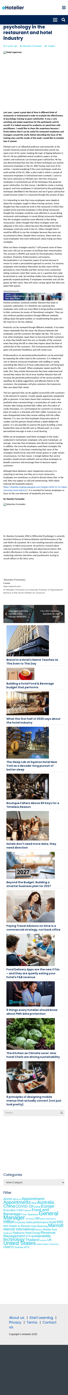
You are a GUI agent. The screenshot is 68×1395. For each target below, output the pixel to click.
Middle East (50, 1229)
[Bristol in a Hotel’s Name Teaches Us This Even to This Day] (27, 640)
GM (37, 1218)
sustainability (41, 1236)
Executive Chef (12, 1210)
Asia (33, 1202)
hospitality (20, 1222)
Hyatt (52, 1222)
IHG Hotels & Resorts (16, 1226)
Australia (45, 1202)
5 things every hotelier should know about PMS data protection (31, 1012)
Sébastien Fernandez (32, 46)
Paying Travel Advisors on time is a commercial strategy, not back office (33, 928)
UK (49, 1240)
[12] (34, 299)
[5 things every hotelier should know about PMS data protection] (30, 994)
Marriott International (19, 1229)
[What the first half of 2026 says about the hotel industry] (27, 703)
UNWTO (8, 1247)
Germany (30, 1219)
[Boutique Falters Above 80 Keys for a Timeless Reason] (27, 787)
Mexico (38, 1229)
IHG (59, 1222)
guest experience (48, 1219)
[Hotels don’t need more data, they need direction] (27, 825)
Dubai (36, 1206)
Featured (27, 1210)
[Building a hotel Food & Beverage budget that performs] (20, 674)
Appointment (33, 1198)
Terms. (32, 1322)
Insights (51, 46)
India (33, 1226)
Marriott (55, 1225)
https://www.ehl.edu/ (12, 586)
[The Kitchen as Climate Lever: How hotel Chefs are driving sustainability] (30, 1034)
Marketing (42, 1226)
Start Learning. (41, 1317)
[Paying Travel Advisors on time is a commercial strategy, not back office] (30, 906)
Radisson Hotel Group (26, 1232)
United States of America (47, 1244)
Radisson (7, 1233)
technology (14, 1239)
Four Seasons (29, 1214)
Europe (47, 1206)
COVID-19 (24, 1206)
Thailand (32, 1240)
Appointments (17, 1202)
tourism (43, 1240)
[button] (63, 7)
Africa (16, 1199)
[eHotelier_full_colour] (13, 7)
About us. (17, 1317)
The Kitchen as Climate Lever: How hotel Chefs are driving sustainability (33, 1055)
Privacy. (15, 1322)
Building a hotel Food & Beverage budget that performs (30, 685)
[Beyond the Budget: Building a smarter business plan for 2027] (30, 865)
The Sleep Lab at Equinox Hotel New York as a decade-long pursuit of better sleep (31, 765)
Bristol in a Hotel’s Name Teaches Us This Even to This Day (32, 661)
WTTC (27, 1247)
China (9, 1206)
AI (20, 1199)
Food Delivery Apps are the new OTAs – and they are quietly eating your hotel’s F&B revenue (33, 973)
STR (28, 1236)
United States (19, 1243)
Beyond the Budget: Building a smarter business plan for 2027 (28, 884)
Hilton (9, 1221)
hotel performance (37, 1222)
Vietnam (19, 1247)
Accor (7, 1199)
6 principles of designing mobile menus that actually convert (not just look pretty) (33, 1100)
